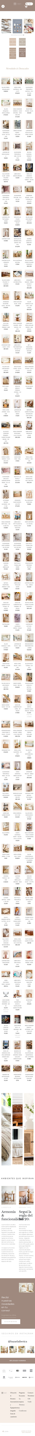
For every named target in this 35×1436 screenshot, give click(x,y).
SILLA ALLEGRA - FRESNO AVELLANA (29, 732)
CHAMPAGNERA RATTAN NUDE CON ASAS (29, 1076)
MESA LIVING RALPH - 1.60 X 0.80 (17, 665)
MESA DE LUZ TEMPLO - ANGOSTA (17, 478)
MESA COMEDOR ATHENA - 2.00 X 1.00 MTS (29, 368)
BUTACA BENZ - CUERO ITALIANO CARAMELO (29, 262)
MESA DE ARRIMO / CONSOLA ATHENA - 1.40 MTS (17, 390)
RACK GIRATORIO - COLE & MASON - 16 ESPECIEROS (29, 834)
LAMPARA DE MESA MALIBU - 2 (6, 154)
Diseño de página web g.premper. (26, 1431)
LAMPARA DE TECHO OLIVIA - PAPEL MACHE (29, 132)
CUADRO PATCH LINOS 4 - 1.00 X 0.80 (29, 919)
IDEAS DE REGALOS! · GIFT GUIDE (22, 52)
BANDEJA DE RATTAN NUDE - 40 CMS (6, 1076)
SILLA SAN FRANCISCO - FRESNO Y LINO (6, 325)
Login (6, 1431)
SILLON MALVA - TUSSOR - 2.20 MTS (29, 665)
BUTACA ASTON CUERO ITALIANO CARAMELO (29, 604)
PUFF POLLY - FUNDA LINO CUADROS (29, 545)
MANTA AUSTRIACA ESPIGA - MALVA (17, 626)
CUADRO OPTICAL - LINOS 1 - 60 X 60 (6, 899)
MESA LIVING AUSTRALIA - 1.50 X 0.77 (17, 89)
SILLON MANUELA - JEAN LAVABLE (5, 645)
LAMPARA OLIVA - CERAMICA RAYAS (6, 262)
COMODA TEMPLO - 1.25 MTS (5, 878)
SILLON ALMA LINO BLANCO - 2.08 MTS (6, 368)
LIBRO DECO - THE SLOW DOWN (17, 584)
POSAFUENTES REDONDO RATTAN (29, 565)
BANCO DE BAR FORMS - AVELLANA (17, 132)
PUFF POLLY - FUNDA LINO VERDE (17, 565)
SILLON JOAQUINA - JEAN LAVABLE (6, 111)
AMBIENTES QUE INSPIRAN (17, 1178)
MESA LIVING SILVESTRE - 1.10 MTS (17, 752)
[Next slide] (31, 26)
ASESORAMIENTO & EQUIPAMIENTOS (12, 41)
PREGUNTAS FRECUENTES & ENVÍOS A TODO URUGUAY (12, 53)
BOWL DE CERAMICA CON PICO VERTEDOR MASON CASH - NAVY (6, 1054)
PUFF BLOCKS (5, 624)
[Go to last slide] (4, 26)
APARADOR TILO (6, 750)
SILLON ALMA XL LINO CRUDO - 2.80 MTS (6, 685)
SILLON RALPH (29, 386)
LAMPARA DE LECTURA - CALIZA (29, 626)
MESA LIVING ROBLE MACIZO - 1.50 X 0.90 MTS (17, 941)
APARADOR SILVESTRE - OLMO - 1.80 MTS (6, 303)
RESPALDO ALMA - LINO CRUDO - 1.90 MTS (17, 795)
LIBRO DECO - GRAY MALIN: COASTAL (17, 982)
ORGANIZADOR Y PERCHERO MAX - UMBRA (29, 645)
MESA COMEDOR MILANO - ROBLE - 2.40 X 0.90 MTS (17, 732)
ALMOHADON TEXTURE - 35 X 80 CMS (17, 197)
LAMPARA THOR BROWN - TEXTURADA (29, 795)
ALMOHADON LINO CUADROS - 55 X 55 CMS (6, 545)
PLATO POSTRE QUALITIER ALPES (29, 982)
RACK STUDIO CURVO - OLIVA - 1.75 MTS (17, 368)
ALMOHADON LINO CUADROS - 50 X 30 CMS (17, 545)
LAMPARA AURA (6, 238)
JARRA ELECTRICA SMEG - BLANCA (6, 982)
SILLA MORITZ (5, 832)
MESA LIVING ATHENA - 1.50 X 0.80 (6, 411)
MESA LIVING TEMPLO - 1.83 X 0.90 (29, 459)
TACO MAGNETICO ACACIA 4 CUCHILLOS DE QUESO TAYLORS (17, 1003)
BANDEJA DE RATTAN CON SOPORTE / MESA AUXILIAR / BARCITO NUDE (17, 1054)
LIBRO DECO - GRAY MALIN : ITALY (17, 962)
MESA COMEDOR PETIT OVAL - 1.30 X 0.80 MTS (6, 523)
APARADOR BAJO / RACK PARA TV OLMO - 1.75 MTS (6, 732)
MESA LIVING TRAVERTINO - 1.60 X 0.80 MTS (29, 478)
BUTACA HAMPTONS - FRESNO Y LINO (6, 584)
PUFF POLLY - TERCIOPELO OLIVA (17, 899)
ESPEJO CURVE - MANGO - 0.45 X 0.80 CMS (6, 459)
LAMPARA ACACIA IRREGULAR (6, 565)
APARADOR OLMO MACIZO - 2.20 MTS (17, 502)
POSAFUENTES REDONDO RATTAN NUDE (17, 1076)
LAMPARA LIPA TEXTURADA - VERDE (6, 219)
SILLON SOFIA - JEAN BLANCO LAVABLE (29, 815)
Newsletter (31, 1396)
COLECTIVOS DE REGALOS (22, 41)
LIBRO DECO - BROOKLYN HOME (29, 433)
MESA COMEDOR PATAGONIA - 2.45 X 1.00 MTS (17, 433)
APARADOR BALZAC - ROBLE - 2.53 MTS (29, 773)
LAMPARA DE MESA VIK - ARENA (17, 411)
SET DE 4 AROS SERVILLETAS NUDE (29, 899)
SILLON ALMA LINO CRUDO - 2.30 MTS (29, 219)
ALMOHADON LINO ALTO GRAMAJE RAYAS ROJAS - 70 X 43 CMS (6, 480)
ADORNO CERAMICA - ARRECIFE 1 (29, 240)
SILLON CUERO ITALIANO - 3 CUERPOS (6, 282)
